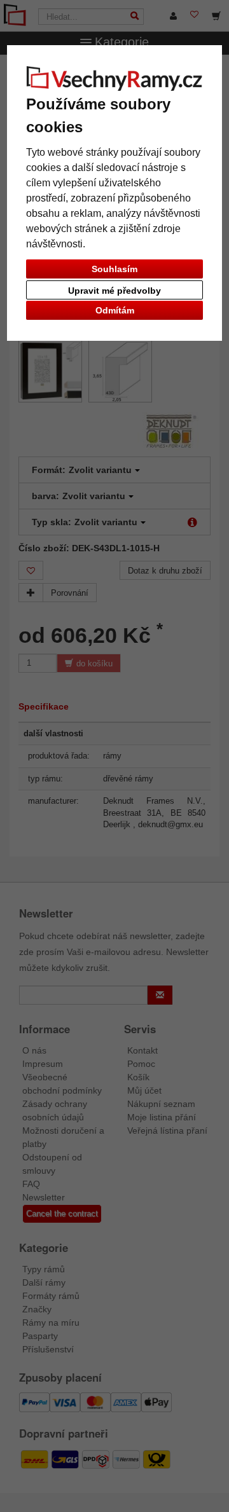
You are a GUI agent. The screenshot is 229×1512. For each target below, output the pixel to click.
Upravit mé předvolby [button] (114, 290)
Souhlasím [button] (114, 269)
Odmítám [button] (114, 310)
